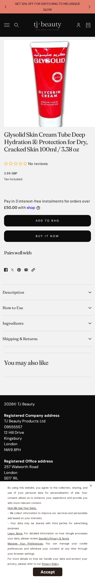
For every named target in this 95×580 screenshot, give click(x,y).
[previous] (5, 7)
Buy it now (47, 236)
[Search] (16, 25)
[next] (89, 7)
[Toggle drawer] (7, 25)
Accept (48, 571)
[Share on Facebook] (6, 270)
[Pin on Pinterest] (19, 270)
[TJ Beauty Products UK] (47, 25)
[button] (33, 270)
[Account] (78, 25)
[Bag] (88, 25)
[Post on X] (12, 270)
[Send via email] (26, 270)
